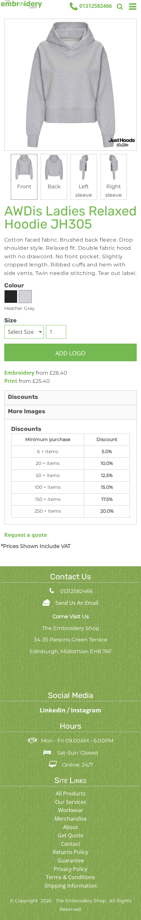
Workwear (70, 810)
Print (10, 380)
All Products (71, 793)
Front (24, 186)
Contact (70, 843)
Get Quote (70, 835)
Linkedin (53, 710)
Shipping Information (70, 885)
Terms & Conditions (70, 877)
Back (54, 186)
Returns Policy (70, 852)
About (70, 827)
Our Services (70, 802)
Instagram (86, 710)
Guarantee (70, 860)
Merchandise (70, 818)
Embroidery (19, 372)
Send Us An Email (76, 602)
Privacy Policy (70, 869)
